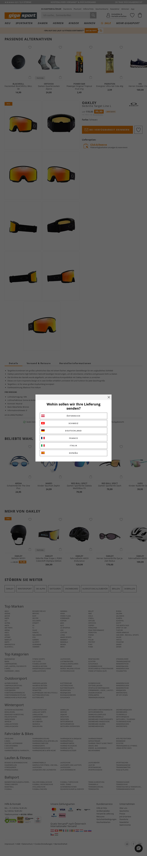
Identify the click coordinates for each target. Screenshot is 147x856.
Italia (73, 445)
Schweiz (74, 423)
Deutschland (73, 430)
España (73, 453)
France (73, 438)
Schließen (109, 397)
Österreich (73, 416)
